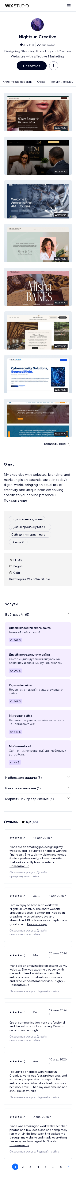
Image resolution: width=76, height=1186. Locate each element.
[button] (38, 112)
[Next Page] (68, 1167)
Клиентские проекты (17, 82)
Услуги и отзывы (61, 82)
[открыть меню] (68, 6)
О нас (41, 82)
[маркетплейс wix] (17, 5)
